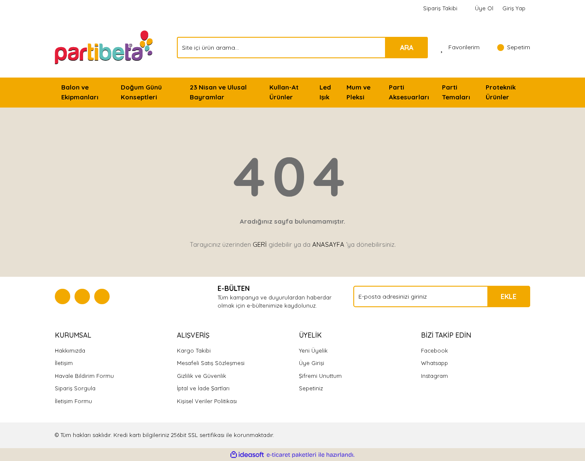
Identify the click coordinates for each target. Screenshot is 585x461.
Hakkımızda (70, 350)
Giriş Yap (513, 8)
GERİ (260, 244)
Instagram (434, 375)
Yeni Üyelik (313, 350)
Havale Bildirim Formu (84, 375)
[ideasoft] (247, 455)
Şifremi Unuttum (320, 375)
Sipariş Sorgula (75, 388)
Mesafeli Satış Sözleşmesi (211, 362)
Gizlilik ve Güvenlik (201, 375)
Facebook (434, 350)
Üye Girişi (311, 362)
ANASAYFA (328, 244)
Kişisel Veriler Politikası (207, 401)
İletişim (64, 362)
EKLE (508, 296)
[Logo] (105, 46)
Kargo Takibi (194, 350)
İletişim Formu (73, 401)
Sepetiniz (311, 388)
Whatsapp (434, 362)
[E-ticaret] (291, 455)
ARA (406, 47)
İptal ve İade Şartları (203, 388)
